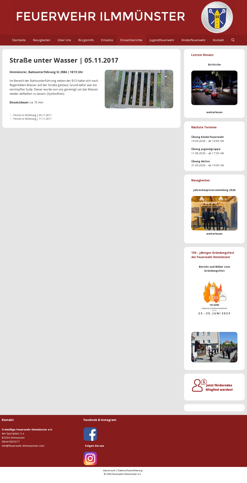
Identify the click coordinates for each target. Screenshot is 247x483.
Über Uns (64, 40)
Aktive (205, 161)
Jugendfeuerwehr (162, 40)
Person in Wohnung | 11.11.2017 (32, 118)
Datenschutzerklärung (130, 470)
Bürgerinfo (86, 40)
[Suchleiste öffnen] (233, 40)
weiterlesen (214, 112)
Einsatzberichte (131, 40)
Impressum (109, 470)
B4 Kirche (214, 64)
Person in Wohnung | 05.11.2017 (32, 115)
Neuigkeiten (41, 40)
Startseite (19, 40)
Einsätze (107, 40)
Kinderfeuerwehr (194, 40)
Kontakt (218, 40)
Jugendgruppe (210, 149)
